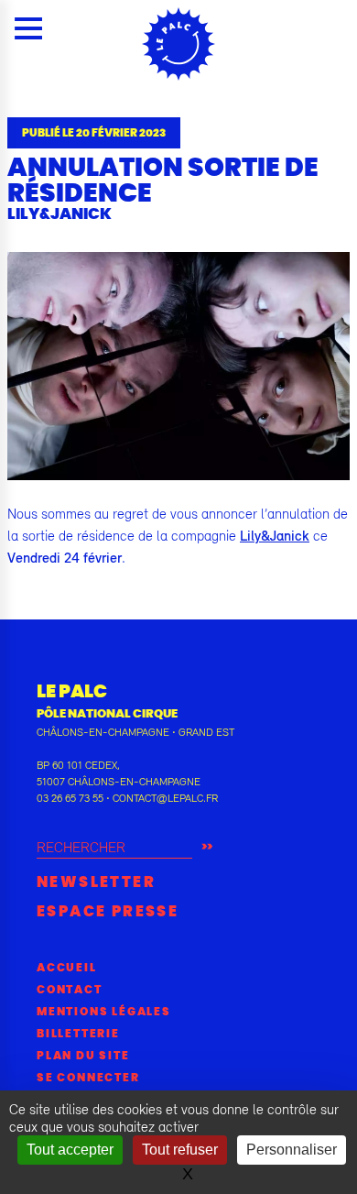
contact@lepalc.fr (165, 798)
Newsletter (96, 882)
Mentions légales (104, 1011)
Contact (70, 989)
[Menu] (28, 28)
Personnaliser (291, 1149)
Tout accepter (70, 1149)
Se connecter (88, 1077)
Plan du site (83, 1055)
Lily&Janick (274, 535)
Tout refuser (180, 1149)
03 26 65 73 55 (70, 798)
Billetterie (78, 1033)
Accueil (67, 967)
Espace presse (107, 911)
